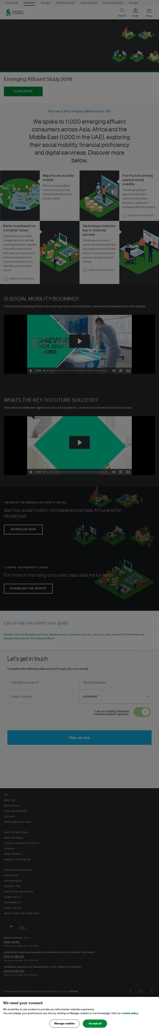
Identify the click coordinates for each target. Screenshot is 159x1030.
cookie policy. (130, 1013)
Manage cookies (64, 1023)
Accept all (95, 1023)
